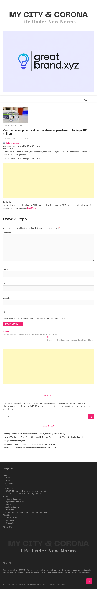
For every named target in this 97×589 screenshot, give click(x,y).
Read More (31, 208)
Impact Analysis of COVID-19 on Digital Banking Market (27, 494)
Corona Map (8, 483)
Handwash (9, 510)
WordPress (41, 584)
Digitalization (10, 504)
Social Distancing (12, 507)
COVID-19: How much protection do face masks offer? (26, 491)
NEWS (7, 478)
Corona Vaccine (11, 488)
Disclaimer (9, 520)
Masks (7, 486)
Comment (7, 232)
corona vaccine (10, 126)
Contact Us (9, 523)
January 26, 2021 (10, 138)
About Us (6, 515)
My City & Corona (10, 584)
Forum (5, 496)
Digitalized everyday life (14, 502)
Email (5, 284)
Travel (7, 480)
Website (6, 298)
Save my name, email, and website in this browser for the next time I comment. (35, 318)
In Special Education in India (16, 499)
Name (5, 269)
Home (5, 475)
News (20, 126)
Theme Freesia (31, 584)
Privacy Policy (11, 518)
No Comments (25, 138)
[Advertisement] (48, 180)
